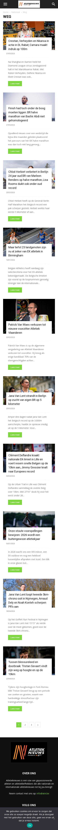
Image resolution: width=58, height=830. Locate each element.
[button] (5, 4)
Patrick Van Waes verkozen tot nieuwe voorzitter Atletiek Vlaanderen (27, 328)
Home (6, 12)
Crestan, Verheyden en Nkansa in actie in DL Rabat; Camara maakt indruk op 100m (28, 45)
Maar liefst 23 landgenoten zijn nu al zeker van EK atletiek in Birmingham (27, 251)
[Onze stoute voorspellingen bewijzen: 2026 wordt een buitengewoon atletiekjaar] (29, 525)
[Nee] (54, 818)
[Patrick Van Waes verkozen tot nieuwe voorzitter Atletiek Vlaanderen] (29, 316)
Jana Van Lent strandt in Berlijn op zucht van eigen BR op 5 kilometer (27, 400)
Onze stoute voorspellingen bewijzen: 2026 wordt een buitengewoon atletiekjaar (25, 535)
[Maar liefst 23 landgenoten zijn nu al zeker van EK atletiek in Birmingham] (29, 242)
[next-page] (38, 724)
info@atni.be (43, 793)
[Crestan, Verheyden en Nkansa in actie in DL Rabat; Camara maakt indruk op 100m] (29, 35)
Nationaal (15, 12)
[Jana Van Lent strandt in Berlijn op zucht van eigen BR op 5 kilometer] (29, 390)
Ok (29, 825)
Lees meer (15, 83)
